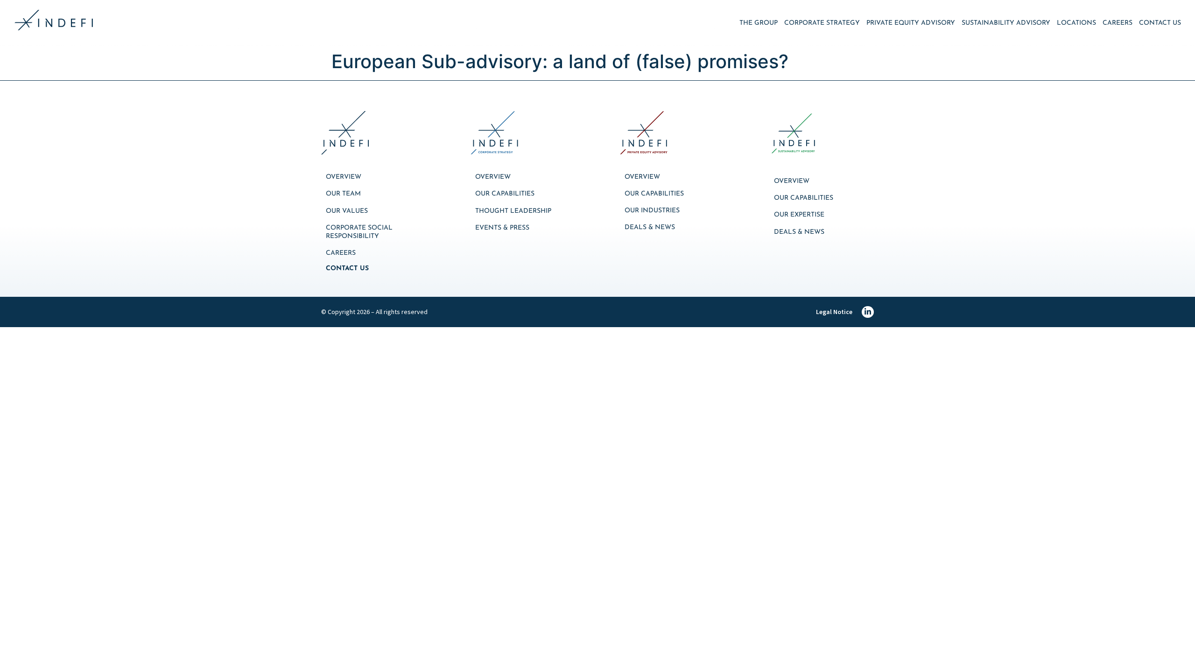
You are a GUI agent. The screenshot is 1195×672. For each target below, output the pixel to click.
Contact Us (1160, 23)
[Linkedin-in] (868, 312)
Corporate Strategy (822, 23)
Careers (1117, 23)
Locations (1076, 23)
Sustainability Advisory (1006, 23)
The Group (758, 23)
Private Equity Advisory (910, 23)
